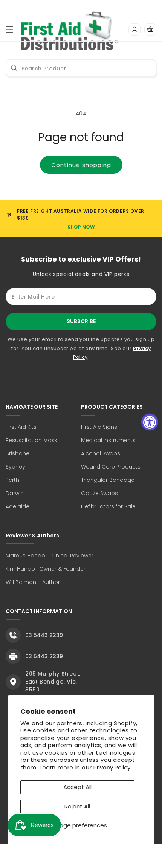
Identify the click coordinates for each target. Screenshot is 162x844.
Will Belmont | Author (33, 582)
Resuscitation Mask (31, 440)
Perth (12, 480)
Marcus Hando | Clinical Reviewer (49, 555)
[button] (9, 29)
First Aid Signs (99, 427)
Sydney (15, 466)
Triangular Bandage (107, 480)
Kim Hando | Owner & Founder (46, 569)
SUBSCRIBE (81, 321)
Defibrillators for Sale (108, 506)
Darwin (15, 493)
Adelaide (17, 506)
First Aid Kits (21, 427)
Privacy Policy (111, 767)
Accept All (77, 787)
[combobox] (81, 68)
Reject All (77, 806)
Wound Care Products (111, 466)
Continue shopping (81, 165)
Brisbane (17, 453)
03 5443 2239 (44, 635)
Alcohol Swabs (100, 453)
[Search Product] (14, 68)
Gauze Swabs (99, 493)
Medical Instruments (108, 440)
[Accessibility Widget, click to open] (149, 422)
